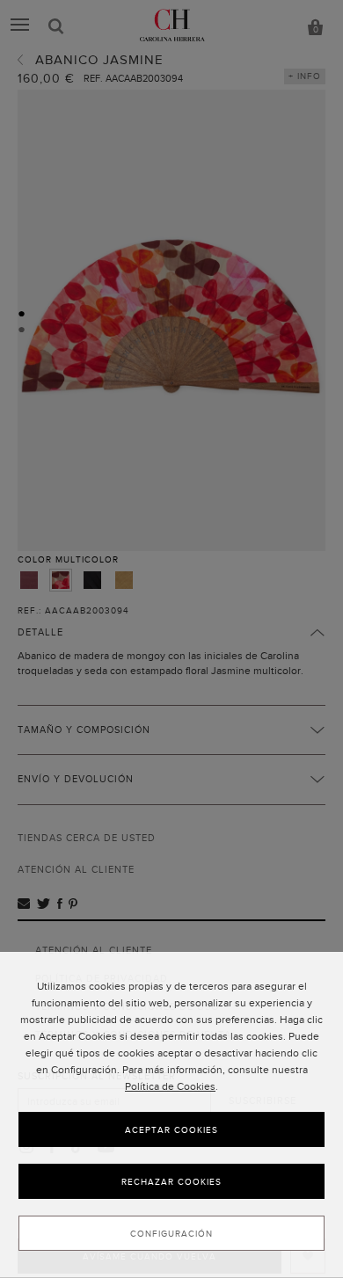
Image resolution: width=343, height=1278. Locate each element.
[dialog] (171, 1115)
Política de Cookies (170, 1086)
